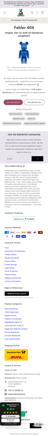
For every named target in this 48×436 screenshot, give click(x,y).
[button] (4, 12)
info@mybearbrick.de (16, 394)
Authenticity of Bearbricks (15, 251)
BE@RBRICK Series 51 (13, 322)
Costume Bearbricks (13, 336)
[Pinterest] (26, 412)
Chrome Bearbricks (12, 332)
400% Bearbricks (16, 114)
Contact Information (13, 281)
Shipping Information (13, 278)
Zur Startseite (13, 102)
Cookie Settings (11, 264)
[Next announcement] (43, 20)
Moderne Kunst (18, 119)
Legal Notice (9, 268)
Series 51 (31, 119)
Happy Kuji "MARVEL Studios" (16, 329)
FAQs (7, 248)
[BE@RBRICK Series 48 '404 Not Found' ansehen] (24, 53)
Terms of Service (11, 271)
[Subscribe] (37, 158)
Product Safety (10, 254)
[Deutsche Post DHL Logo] (24, 355)
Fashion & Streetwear (13, 319)
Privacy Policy (10, 261)
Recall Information (12, 258)
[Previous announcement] (4, 20)
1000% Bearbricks (31, 114)
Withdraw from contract (16, 293)
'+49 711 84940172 (15, 390)
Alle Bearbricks (34, 102)
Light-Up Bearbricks (12, 339)
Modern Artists (10, 315)
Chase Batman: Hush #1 (12, 123)
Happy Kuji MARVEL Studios (34, 123)
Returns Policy (10, 275)
